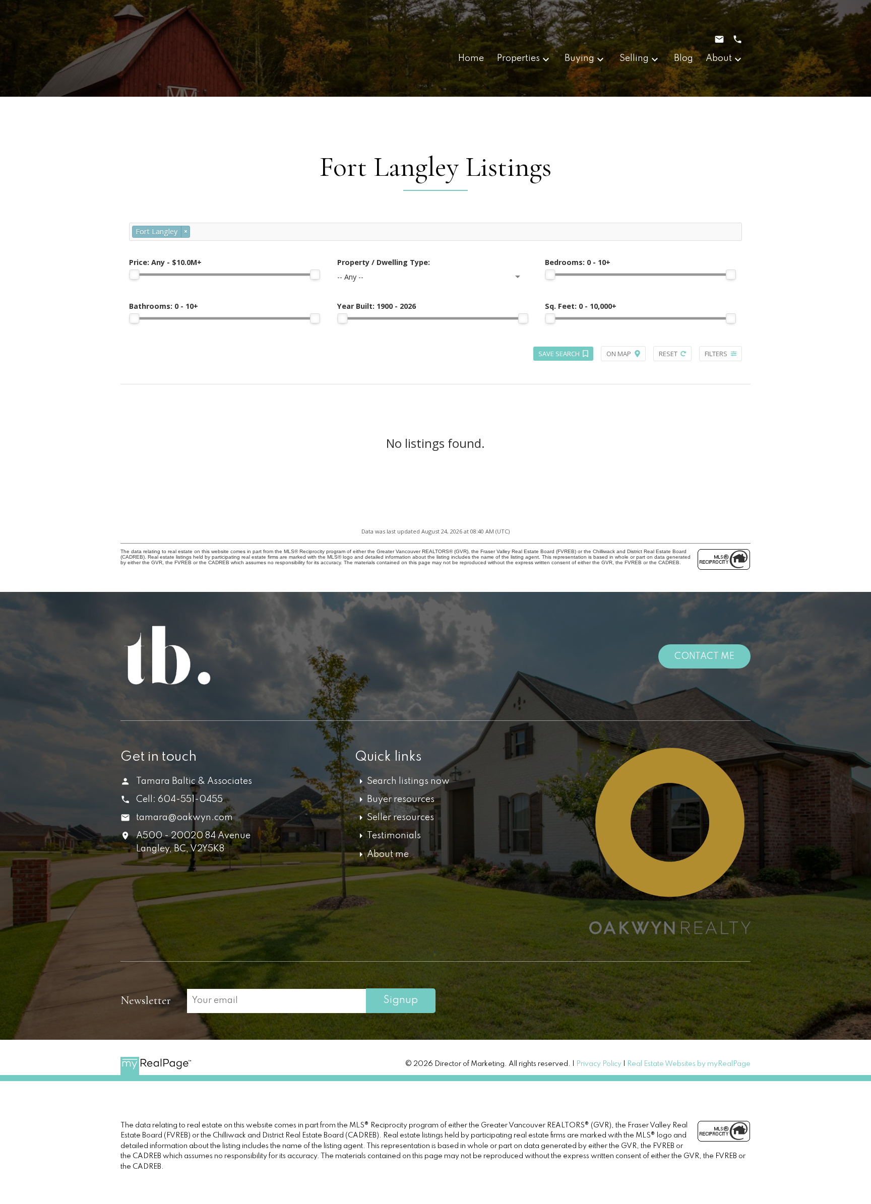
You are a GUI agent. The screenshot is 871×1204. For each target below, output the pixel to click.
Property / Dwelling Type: (383, 262)
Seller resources (400, 817)
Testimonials (394, 835)
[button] (656, 1001)
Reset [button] (668, 353)
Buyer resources (400, 799)
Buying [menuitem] (579, 58)
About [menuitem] (719, 58)
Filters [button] (716, 353)
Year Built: (376, 306)
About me (388, 854)
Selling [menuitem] (634, 58)
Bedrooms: (577, 262)
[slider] (134, 275)
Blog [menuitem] (683, 58)
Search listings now (408, 781)
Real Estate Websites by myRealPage (689, 1063)
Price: (165, 262)
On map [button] (618, 353)
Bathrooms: (163, 306)
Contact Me (704, 656)
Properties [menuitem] (518, 58)
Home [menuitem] (471, 58)
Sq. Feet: (580, 306)
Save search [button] (559, 353)
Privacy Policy (598, 1063)
